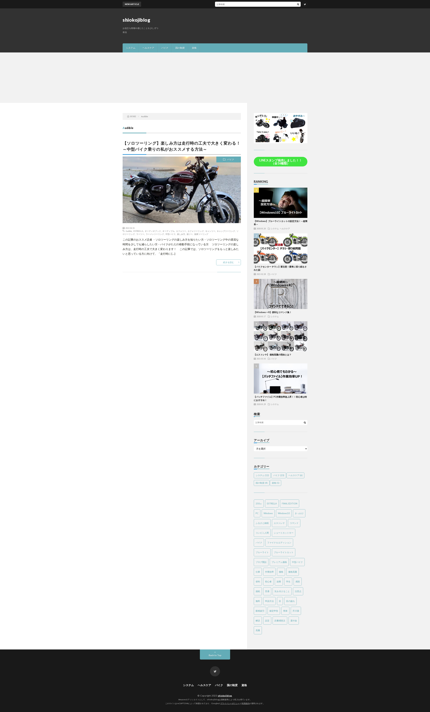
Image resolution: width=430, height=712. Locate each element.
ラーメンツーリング (155, 234)
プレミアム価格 (279, 562)
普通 (267, 591)
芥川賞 (296, 610)
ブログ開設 (261, 562)
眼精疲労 (260, 610)
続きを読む (228, 262)
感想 (297, 581)
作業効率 (269, 571)
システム (130, 47)
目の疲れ (290, 601)
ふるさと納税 (262, 523)
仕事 (258, 571)
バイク (164, 47)
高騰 (258, 630)
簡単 (285, 610)
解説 (258, 620)
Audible (128, 231)
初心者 (268, 581)
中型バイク (170, 234)
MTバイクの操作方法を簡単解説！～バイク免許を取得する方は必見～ (235, 4)
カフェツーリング (196, 231)
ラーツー (140, 234)
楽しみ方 (181, 234)
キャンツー (210, 231)
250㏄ (259, 503)
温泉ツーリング (201, 234)
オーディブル (168, 231)
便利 (258, 581)
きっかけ (299, 513)
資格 (194, 47)
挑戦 (258, 591)
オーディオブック (153, 231)
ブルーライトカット (283, 552)
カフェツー (181, 231)
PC (257, 513)
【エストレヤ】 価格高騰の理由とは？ (272, 354)
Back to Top (215, 655)
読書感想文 (279, 620)
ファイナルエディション (279, 542)
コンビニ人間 (262, 532)
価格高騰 (292, 571)
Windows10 (284, 513)
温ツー (190, 234)
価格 (281, 571)
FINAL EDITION (289, 503)
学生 (288, 581)
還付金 (293, 620)
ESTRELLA (138, 231)
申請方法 (269, 601)
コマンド (294, 523)
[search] (298, 4)
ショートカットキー (283, 532)
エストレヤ (279, 523)
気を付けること (282, 591)
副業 (279, 581)
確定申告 (273, 610)
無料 (258, 601)
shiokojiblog (136, 20)
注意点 (298, 591)
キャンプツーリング (226, 231)
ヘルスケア (148, 47)
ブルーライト (262, 552)
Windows (268, 513)
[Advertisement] (215, 77)
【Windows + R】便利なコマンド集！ (273, 312)
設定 (267, 620)
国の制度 (180, 47)
